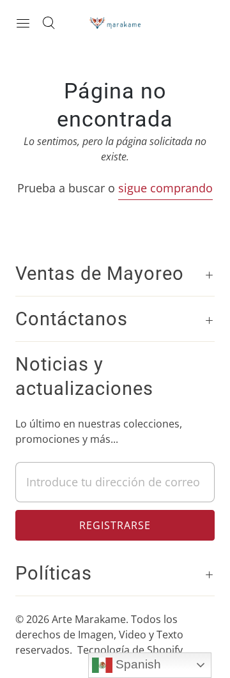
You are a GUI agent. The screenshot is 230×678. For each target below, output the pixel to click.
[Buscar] (48, 23)
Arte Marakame (89, 619)
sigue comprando (165, 188)
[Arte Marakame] (115, 22)
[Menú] (23, 23)
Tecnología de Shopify (130, 650)
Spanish (136, 664)
